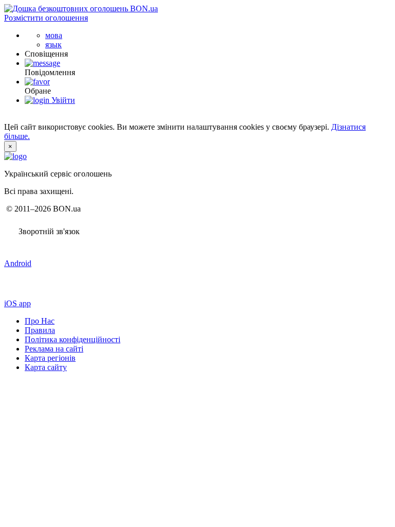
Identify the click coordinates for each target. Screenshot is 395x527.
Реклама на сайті (54, 348)
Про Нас (40, 321)
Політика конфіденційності (72, 339)
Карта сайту (46, 367)
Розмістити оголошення (46, 17)
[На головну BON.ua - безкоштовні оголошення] (81, 8)
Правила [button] (40, 330)
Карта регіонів (50, 358)
